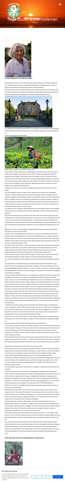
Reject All (47, 476)
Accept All (58, 476)
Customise (36, 476)
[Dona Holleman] (14, 11)
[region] (32, 475)
